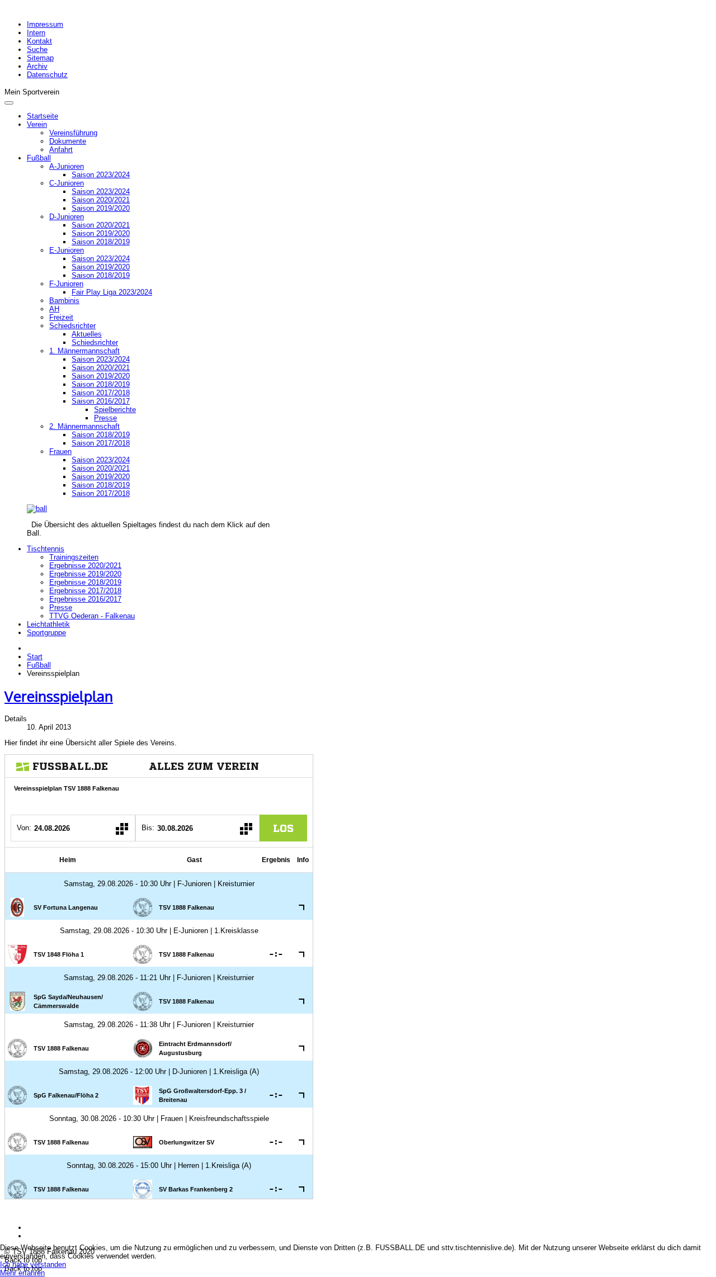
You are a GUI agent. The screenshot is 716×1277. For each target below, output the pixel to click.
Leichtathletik (48, 624)
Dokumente (67, 141)
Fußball (39, 158)
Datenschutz (47, 74)
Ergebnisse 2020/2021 (85, 565)
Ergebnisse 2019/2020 (85, 574)
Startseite (42, 116)
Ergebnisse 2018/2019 (85, 582)
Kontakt (39, 41)
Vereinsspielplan (58, 696)
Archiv (37, 66)
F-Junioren (66, 284)
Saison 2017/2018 (101, 393)
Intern (36, 33)
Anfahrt (61, 149)
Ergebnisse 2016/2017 (85, 599)
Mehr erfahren (22, 1273)
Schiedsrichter (72, 325)
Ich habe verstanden (33, 1264)
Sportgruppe (46, 632)
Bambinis (64, 300)
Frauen (60, 451)
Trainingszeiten (73, 557)
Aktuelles (87, 334)
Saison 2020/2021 (101, 200)
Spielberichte (115, 409)
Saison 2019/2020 (101, 208)
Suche (37, 49)
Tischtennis (45, 549)
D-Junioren (66, 216)
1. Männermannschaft (84, 351)
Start (35, 656)
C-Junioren (66, 183)
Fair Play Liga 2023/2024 (112, 292)
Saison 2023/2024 (101, 175)
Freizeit (61, 317)
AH (54, 309)
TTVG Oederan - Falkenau (92, 616)
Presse (105, 418)
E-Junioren (66, 250)
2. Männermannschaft (84, 426)
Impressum (45, 24)
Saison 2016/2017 (101, 401)
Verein (37, 124)
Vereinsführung (73, 133)
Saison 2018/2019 (101, 242)
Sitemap (40, 58)
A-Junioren (66, 166)
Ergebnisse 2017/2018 (85, 591)
